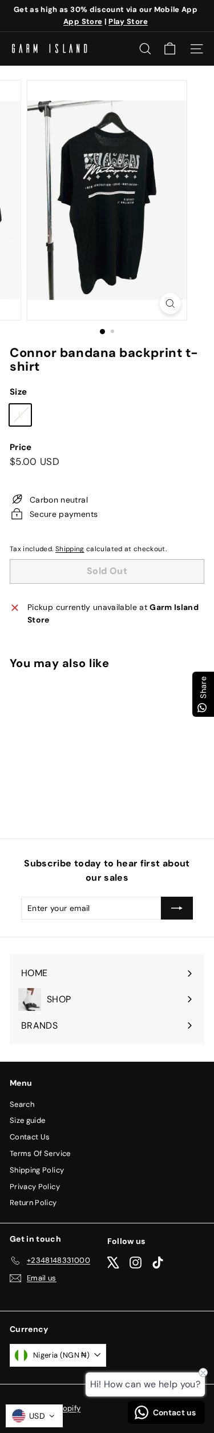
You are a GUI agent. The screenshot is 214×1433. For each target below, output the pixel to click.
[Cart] (169, 49)
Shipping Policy (37, 1170)
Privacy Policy (35, 1186)
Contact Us (30, 1137)
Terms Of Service (40, 1153)
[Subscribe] (177, 908)
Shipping (69, 548)
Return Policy (33, 1202)
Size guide (28, 1120)
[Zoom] (170, 303)
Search (22, 1104)
